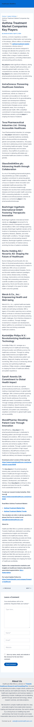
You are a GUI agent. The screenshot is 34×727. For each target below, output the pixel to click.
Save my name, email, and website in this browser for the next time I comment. (17, 657)
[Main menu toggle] (30, 4)
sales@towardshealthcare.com (22, 721)
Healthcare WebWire (9, 4)
